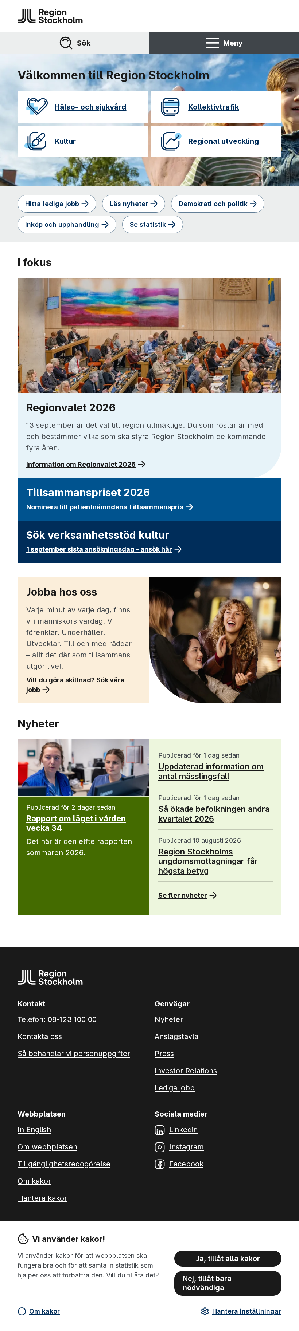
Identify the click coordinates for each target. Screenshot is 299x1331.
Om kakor (44, 1311)
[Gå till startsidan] (50, 16)
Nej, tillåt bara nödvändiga (207, 1283)
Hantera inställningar (246, 1311)
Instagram (186, 1146)
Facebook (186, 1164)
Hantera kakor (42, 1198)
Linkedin (183, 1129)
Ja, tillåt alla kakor (228, 1258)
